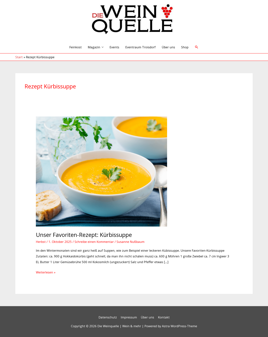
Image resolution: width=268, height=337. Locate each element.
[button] (197, 47)
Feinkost (75, 47)
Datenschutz (108, 317)
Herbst (41, 242)
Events (114, 47)
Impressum (129, 317)
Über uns (168, 47)
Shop (184, 47)
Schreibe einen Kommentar (94, 242)
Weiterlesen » (45, 271)
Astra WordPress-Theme (179, 326)
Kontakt (164, 317)
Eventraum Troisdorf (140, 47)
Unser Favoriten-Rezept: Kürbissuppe (84, 235)
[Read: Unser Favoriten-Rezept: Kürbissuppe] (101, 171)
